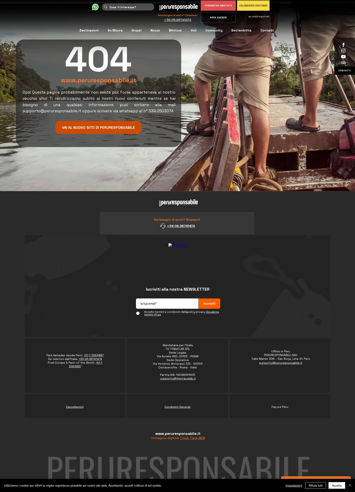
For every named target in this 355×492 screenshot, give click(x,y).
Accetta (337, 485)
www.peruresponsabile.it (98, 80)
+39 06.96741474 (181, 226)
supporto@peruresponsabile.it (52, 111)
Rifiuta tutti (316, 485)
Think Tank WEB (192, 438)
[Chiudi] (350, 485)
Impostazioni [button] (294, 485)
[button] (214, 30)
